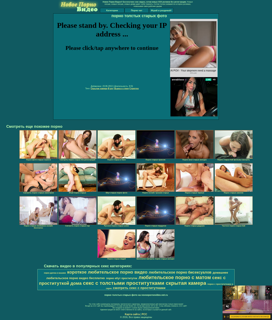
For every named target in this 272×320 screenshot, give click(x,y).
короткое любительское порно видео (107, 272)
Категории (112, 10)
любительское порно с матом (175, 277)
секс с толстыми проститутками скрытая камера (144, 283)
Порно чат (136, 10)
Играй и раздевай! (161, 10)
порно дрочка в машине (55, 273)
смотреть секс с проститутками (139, 288)
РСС (144, 314)
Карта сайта (132, 314)
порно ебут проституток (121, 278)
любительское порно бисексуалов (180, 272)
